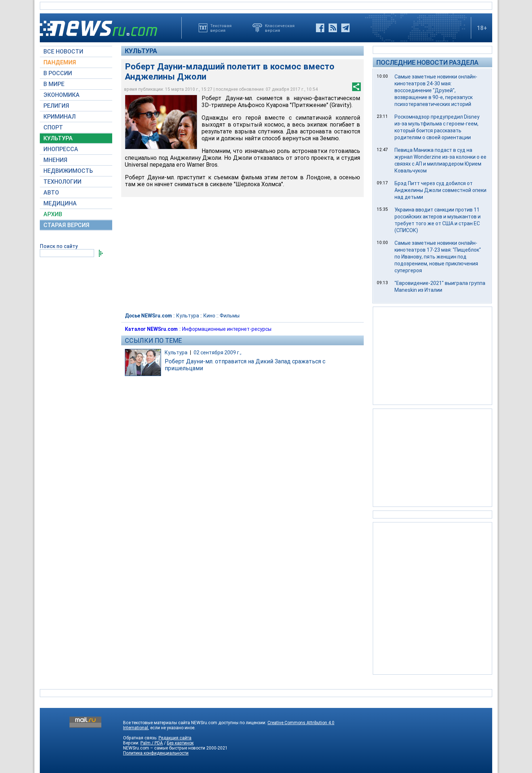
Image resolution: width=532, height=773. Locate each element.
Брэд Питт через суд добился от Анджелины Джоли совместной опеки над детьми (440, 190)
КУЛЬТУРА (58, 138)
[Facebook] (320, 28)
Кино (209, 316)
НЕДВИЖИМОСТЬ (68, 170)
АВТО (51, 192)
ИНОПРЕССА (60, 149)
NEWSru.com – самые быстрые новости (164, 748)
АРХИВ (52, 214)
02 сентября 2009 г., (217, 352)
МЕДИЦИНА (60, 203)
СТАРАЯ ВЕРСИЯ (66, 225)
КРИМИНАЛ (59, 116)
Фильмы (230, 316)
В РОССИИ (57, 73)
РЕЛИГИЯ (56, 105)
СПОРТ (53, 127)
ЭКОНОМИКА (61, 94)
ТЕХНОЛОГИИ (62, 181)
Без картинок (180, 743)
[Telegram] (345, 28)
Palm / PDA (151, 743)
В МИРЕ (53, 84)
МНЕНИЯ (55, 160)
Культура (141, 51)
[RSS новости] (333, 28)
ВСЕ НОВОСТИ (63, 51)
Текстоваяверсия (221, 28)
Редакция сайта (175, 737)
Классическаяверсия (280, 28)
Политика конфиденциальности (156, 753)
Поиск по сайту (59, 246)
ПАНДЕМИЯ (59, 62)
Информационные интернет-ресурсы (226, 329)
